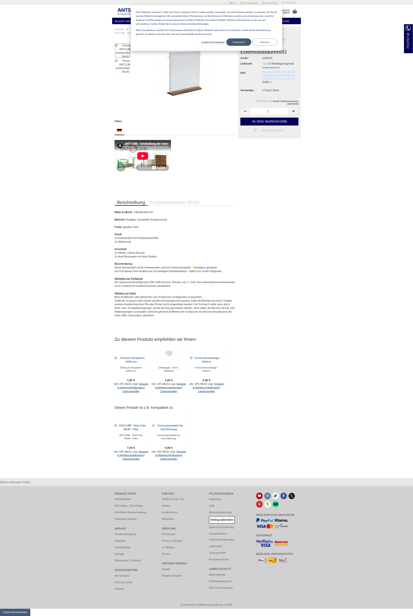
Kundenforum (169, 512)
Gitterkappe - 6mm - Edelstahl (168, 369)
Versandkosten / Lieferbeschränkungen (222, 536)
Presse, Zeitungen (172, 540)
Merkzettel (290, 2)
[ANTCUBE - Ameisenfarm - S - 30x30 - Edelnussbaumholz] (184, 73)
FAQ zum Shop (123, 582)
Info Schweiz (122, 575)
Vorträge (119, 554)
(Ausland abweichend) (271, 68)
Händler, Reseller (172, 575)
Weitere (284, 21)
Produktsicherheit (219, 559)
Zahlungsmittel (217, 552)
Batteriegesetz (217, 574)
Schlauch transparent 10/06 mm (131, 369)
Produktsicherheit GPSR (174, 202)
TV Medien (168, 547)
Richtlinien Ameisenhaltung (130, 512)
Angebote (120, 540)
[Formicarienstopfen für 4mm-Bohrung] (168, 427)
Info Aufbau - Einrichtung (129, 505)
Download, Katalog (125, 519)
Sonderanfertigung (125, 534)
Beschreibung (131, 202)
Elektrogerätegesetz (220, 581)
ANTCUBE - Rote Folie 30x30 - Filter (131, 437)
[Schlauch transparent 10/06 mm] (131, 359)
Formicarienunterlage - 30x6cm (206, 369)
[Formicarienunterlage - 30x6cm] (206, 359)
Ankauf (166, 569)
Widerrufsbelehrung (220, 512)
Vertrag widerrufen (222, 519)
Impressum (215, 499)
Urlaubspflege (123, 547)
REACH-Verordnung (220, 587)
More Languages (248, 2)
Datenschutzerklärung (221, 527)
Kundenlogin (271, 2)
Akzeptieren (239, 42)
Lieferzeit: (246, 63)
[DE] (119, 130)
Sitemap (119, 588)
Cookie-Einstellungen (212, 42)
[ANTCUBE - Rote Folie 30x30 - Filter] (131, 427)
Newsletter (168, 519)
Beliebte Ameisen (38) (127, 21)
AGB (211, 505)
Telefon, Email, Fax (173, 499)
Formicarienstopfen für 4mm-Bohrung (168, 437)
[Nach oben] (404, 611)
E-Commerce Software (194, 604)
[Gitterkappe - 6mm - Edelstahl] (169, 353)
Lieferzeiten (215, 546)
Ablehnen (265, 42)
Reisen (166, 554)
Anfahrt (166, 505)
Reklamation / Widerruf (128, 560)
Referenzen (168, 534)
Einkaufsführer (123, 499)
